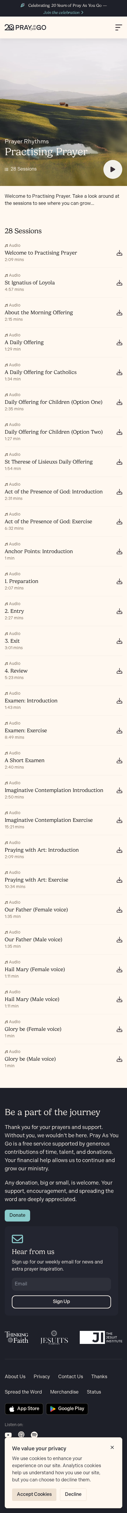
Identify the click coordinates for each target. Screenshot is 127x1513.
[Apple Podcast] (21, 1435)
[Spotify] (34, 1435)
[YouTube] (8, 1435)
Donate (17, 1215)
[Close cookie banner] (112, 1447)
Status (94, 1392)
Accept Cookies (34, 1494)
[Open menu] (118, 27)
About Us (15, 1377)
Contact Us (70, 1377)
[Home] (25, 27)
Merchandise (64, 1392)
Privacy (42, 1377)
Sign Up (61, 1302)
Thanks (99, 1377)
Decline (73, 1494)
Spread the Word (23, 1392)
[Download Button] (119, 253)
